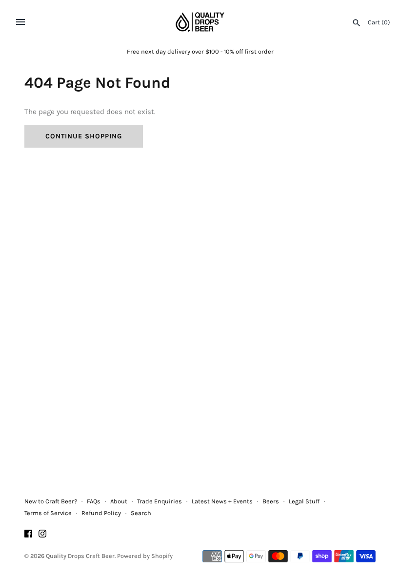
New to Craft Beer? (50, 501)
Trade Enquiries (159, 501)
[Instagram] (42, 534)
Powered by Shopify (145, 555)
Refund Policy (101, 513)
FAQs (93, 501)
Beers (270, 501)
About (118, 501)
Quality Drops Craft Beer (80, 555)
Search (141, 513)
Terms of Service (48, 513)
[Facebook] (28, 534)
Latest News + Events (222, 501)
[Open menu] (20, 22)
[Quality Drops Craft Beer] (200, 22)
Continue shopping (83, 136)
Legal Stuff (304, 501)
